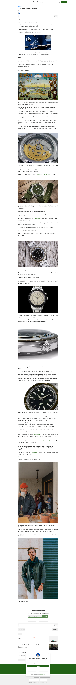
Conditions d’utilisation (43, 668)
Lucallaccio (24, 647)
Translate (20, 6)
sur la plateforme (37, 218)
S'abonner (64, 2)
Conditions (42, 677)
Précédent (22, 629)
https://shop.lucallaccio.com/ (25, 457)
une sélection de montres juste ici (47, 440)
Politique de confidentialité (43, 671)
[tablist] (22, 634)
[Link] (16, 448)
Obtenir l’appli (43, 679)
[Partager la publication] (60, 2)
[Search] (57, 2)
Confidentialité (36, 677)
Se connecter (71, 2)
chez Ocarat (37, 434)
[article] (38, 639)
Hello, (19, 646)
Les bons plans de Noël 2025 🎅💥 (26, 637)
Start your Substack (34, 679)
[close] (49, 653)
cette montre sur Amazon (43, 174)
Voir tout (20, 659)
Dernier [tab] (24, 633)
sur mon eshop (33, 452)
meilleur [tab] (20, 633)
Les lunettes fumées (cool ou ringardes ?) (28, 644)
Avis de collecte (47, 677)
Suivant (54, 629)
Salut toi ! (19, 638)
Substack (30, 682)
